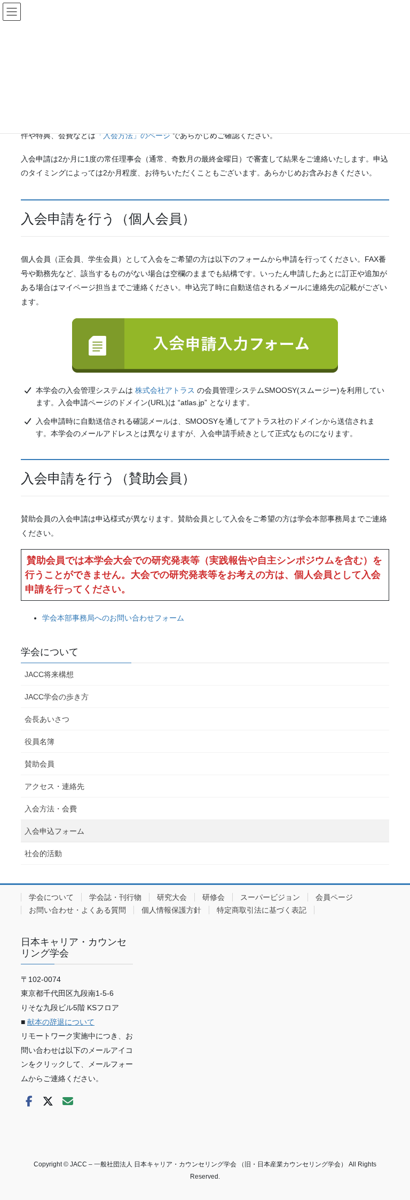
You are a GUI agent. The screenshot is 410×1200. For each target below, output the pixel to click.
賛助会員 (39, 764)
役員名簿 (39, 741)
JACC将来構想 (49, 674)
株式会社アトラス (165, 390)
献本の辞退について (60, 1022)
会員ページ (334, 897)
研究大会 (172, 897)
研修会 (213, 897)
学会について (49, 652)
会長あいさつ (47, 719)
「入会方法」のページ (133, 135)
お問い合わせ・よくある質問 (77, 910)
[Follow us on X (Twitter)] (48, 1101)
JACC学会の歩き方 (57, 696)
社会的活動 (43, 853)
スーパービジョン (270, 897)
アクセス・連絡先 (54, 786)
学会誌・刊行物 (115, 897)
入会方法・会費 (51, 808)
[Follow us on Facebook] (29, 1101)
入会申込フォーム (54, 831)
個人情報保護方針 (171, 910)
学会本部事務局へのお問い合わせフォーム (113, 618)
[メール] (68, 1101)
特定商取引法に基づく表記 (261, 910)
